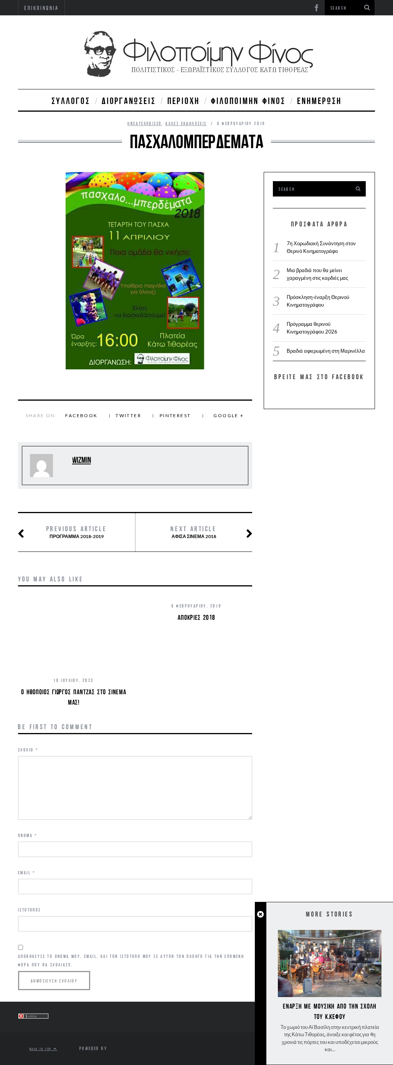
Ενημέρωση (319, 101)
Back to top (41, 1048)
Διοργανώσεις (129, 101)
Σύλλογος (70, 101)
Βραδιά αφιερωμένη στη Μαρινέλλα (326, 351)
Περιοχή (183, 101)
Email (27, 872)
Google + (228, 415)
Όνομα (28, 835)
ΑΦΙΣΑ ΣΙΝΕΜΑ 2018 (193, 532)
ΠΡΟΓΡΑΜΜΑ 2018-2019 (76, 532)
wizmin (81, 460)
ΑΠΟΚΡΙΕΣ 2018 (196, 617)
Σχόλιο (28, 749)
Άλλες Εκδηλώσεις (185, 123)
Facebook (81, 415)
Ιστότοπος (29, 909)
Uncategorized (144, 123)
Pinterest (175, 415)
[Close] (260, 914)
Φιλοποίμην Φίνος (248, 101)
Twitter (128, 415)
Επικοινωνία (41, 8)
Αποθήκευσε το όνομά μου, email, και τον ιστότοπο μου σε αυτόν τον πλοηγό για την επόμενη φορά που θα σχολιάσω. (131, 960)
